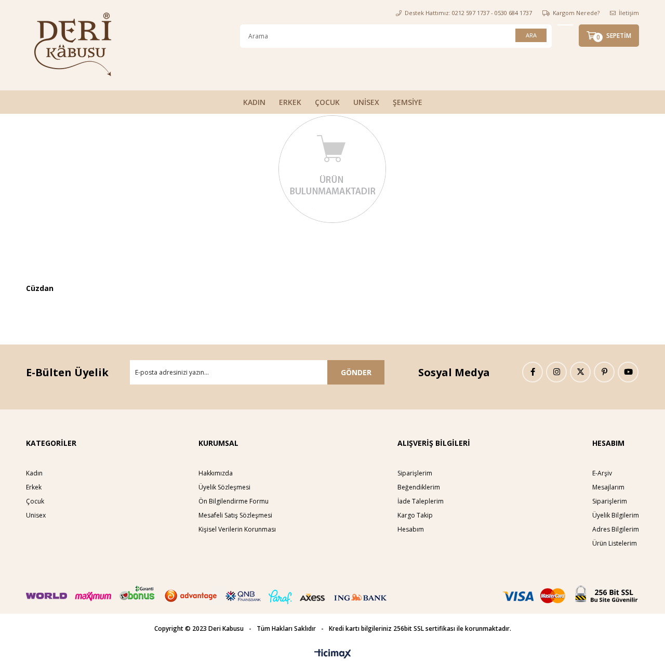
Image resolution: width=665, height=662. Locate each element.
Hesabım (410, 529)
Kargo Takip (415, 515)
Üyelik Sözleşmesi (224, 487)
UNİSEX (366, 102)
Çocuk (35, 501)
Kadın (34, 473)
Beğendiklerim (418, 487)
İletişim (629, 13)
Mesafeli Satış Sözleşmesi (235, 515)
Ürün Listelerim (614, 543)
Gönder (356, 372)
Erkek (34, 487)
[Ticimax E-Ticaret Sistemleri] (332, 654)
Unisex (36, 515)
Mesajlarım (608, 487)
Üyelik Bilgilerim (615, 515)
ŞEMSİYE (407, 102)
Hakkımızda (215, 473)
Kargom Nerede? (576, 13)
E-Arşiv (602, 473)
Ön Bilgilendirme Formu (233, 501)
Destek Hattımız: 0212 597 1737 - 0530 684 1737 (468, 13)
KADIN (254, 102)
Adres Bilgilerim (615, 529)
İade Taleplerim (420, 501)
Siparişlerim (414, 473)
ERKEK (290, 102)
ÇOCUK (327, 102)
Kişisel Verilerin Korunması (237, 529)
